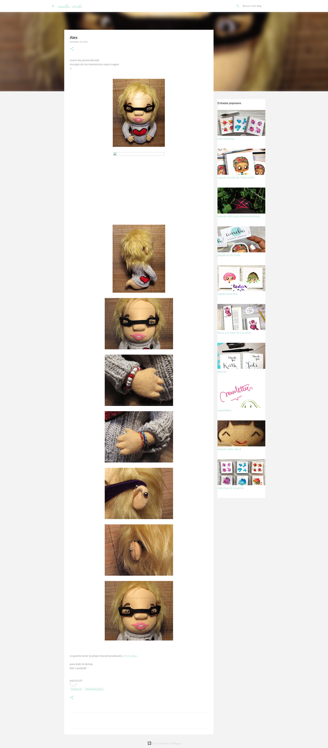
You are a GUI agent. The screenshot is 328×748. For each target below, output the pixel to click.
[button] (72, 49)
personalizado (94, 689)
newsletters (224, 410)
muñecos (76, 689)
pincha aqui (129, 655)
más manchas (225, 138)
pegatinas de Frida (228, 255)
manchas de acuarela (230, 488)
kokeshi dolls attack (229, 449)
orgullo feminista (227, 294)
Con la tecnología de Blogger (166, 743)
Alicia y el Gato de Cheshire (234, 332)
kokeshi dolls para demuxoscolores (238, 216)
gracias (221, 371)
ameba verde (70, 6)
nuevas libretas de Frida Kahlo (236, 177)
